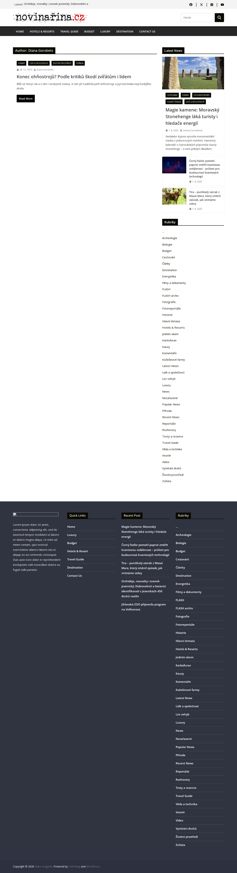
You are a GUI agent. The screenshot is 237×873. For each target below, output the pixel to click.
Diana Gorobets (45, 69)
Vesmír (166, 455)
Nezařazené (170, 398)
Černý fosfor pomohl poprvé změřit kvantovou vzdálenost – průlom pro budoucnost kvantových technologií (204, 168)
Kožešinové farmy (173, 359)
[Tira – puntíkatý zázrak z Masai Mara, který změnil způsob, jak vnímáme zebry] (174, 200)
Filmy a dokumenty (174, 283)
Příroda (167, 411)
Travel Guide (69, 31)
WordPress (92, 866)
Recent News (170, 417)
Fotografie (169, 302)
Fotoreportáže (202, 95)
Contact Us (147, 31)
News (166, 391)
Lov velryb (169, 379)
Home (20, 31)
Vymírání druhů (171, 468)
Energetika (169, 276)
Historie (167, 315)
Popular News (171, 404)
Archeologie (169, 238)
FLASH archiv (170, 295)
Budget (89, 31)
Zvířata (79, 63)
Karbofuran (169, 340)
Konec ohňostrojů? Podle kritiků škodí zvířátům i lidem (74, 76)
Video (165, 462)
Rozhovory (169, 430)
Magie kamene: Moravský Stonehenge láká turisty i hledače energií (192, 116)
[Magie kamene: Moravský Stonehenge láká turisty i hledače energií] (193, 73)
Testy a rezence (172, 436)
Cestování (172, 95)
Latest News (170, 366)
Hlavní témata (174, 102)
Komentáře (169, 353)
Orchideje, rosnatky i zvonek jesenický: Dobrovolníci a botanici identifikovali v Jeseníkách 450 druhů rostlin (56, 6)
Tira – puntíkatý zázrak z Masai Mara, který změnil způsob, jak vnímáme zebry (205, 197)
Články (21, 63)
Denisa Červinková (192, 130)
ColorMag (74, 866)
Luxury (105, 31)
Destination (124, 31)
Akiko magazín (43, 866)
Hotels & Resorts (42, 31)
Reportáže (169, 423)
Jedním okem (170, 334)
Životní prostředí (62, 63)
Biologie (167, 244)
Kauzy (166, 347)
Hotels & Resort (77, 551)
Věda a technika (172, 449)
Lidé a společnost (39, 63)
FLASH (166, 289)
